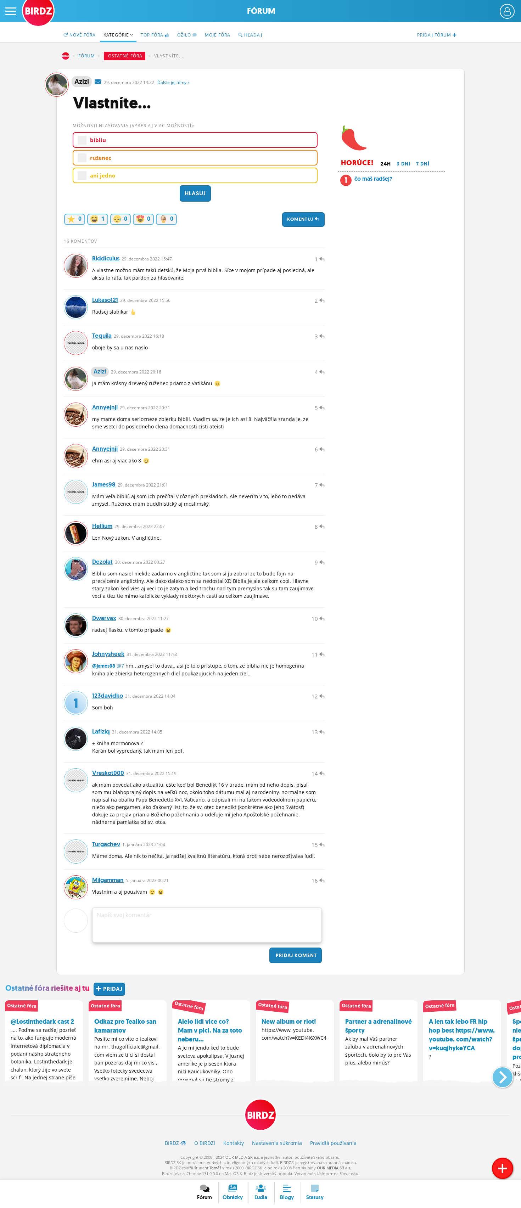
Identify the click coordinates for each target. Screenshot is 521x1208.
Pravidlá (333, 1143)
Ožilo (184, 35)
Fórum (261, 11)
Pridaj (295, 955)
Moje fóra (217, 35)
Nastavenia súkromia (277, 1143)
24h (386, 164)
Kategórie (116, 35)
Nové (82, 35)
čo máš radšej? (373, 178)
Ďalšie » (173, 82)
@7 (120, 665)
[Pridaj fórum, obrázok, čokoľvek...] (502, 1168)
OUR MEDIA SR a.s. (242, 1157)
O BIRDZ (204, 1143)
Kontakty (233, 1143)
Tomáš (215, 1167)
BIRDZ (65, 56)
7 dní (423, 164)
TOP (152, 35)
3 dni (403, 164)
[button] (497, 1074)
